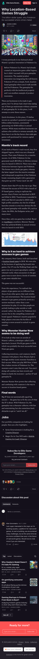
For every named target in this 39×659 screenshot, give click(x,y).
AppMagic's (8, 222)
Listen (34, 25)
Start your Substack (14, 649)
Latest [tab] (9, 556)
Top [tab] (4, 556)
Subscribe (27, 3)
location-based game (11, 261)
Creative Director (12, 432)
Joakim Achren (11, 24)
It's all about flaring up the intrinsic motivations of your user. (14, 586)
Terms (27, 642)
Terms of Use (30, 470)
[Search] (35, 556)
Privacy (21, 642)
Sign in (34, 3)
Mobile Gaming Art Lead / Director (19, 437)
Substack (9, 655)
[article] (19, 568)
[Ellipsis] (36, 523)
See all (5, 615)
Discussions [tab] (18, 556)
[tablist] (11, 504)
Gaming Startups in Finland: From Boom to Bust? (14, 598)
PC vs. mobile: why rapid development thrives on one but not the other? (13, 568)
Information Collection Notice (23, 472)
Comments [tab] (6, 504)
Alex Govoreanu (12, 523)
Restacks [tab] (15, 504)
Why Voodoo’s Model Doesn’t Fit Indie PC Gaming (14, 563)
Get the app (30, 649)
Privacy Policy (19, 474)
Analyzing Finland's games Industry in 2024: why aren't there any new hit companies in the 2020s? (14, 604)
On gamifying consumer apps (12, 581)
